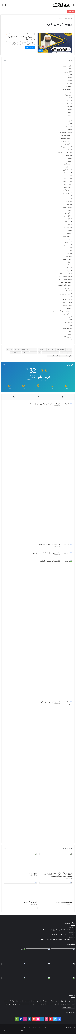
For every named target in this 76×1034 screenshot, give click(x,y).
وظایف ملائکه (67, 337)
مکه (39, 352)
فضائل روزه (67, 242)
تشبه (69, 109)
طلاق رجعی (67, 216)
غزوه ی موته (67, 227)
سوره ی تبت (67, 178)
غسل (69, 230)
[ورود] (5, 5)
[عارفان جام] (61, 4)
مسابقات (68, 265)
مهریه (69, 296)
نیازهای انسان (67, 328)
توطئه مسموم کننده (64, 902)
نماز (69, 325)
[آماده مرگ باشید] (20, 891)
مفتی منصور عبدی (66, 282)
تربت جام (68, 349)
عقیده (69, 224)
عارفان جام (9, 349)
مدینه (69, 352)
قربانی (69, 250)
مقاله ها (68, 291)
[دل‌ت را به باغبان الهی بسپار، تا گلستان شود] (13, 955)
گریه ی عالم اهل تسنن (65, 356)
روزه (69, 158)
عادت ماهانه (67, 221)
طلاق (69, 210)
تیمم (69, 123)
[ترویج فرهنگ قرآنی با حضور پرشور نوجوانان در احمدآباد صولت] (55, 862)
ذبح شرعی (32, 873)
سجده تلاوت (67, 164)
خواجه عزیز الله (50, 349)
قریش (69, 253)
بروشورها (68, 95)
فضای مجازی (67, 244)
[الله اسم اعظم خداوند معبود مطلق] (67, 770)
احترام (69, 74)
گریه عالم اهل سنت (15, 352)
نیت (70, 331)
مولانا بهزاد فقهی (66, 299)
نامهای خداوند (67, 314)
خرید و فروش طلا (66, 146)
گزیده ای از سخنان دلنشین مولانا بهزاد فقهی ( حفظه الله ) (44, 404)
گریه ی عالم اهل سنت (53, 356)
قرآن (69, 247)
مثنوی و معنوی (67, 259)
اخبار (69, 80)
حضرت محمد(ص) (66, 138)
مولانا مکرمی (67, 305)
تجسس (69, 106)
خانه (69, 18)
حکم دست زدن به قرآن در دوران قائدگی (49, 544)
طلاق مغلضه (67, 218)
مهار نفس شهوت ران (65, 293)
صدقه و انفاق (67, 207)
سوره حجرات (67, 172)
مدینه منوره (63, 352)
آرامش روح (67, 72)
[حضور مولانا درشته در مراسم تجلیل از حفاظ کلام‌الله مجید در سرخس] (38, 955)
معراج (69, 270)
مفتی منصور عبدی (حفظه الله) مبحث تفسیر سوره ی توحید (44, 553)
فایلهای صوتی (67, 236)
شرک (69, 195)
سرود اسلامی (42, 349)
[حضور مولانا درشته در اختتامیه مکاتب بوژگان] (63, 969)
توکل (69, 121)
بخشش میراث (67, 89)
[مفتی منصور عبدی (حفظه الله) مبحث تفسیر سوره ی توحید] (67, 555)
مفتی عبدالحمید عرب (65, 276)
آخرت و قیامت (67, 66)
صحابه (69, 204)
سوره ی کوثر (67, 190)
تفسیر (69, 112)
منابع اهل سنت (46, 352)
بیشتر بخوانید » (30, 47)
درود (69, 149)
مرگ (69, 262)
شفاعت (68, 198)
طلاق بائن (68, 213)
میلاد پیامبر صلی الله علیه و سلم (62, 311)
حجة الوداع (68, 129)
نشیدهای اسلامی (66, 322)
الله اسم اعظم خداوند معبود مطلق (50, 702)
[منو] (2, 5)
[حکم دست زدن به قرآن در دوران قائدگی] (67, 547)
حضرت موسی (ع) (66, 141)
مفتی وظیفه (67, 288)
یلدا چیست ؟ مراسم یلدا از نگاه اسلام (50, 561)
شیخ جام (17, 349)
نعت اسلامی (25, 352)
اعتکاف (69, 83)
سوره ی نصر (67, 193)
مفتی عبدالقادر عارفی (65, 279)
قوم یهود (68, 256)
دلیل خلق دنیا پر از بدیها (64, 152)
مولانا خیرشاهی (66, 302)
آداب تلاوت (68, 69)
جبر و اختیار (67, 126)
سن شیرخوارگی (66, 170)
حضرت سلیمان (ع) (65, 132)
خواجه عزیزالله (60, 349)
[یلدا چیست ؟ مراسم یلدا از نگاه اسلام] (67, 630)
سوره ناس (68, 175)
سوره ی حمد (67, 184)
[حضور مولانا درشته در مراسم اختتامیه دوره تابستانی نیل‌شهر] (63, 955)
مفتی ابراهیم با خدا (65, 273)
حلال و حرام (67, 144)
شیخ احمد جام (24, 349)
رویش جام (4, 1030)
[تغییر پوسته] (74, 5)
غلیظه (69, 233)
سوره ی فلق (67, 187)
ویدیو (69, 340)
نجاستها (69, 319)
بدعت (69, 92)
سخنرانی (68, 167)
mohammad (31, 34)
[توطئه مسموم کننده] (55, 891)
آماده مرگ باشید (30, 902)
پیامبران (68, 103)
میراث (69, 308)
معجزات (68, 267)
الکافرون (68, 86)
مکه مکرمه (33, 352)
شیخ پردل (68, 201)
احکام (69, 77)
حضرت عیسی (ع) (66, 135)
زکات (69, 161)
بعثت (69, 97)
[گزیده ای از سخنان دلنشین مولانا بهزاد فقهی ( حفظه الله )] (67, 472)
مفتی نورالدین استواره (64, 285)
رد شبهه (68, 155)
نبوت (69, 316)
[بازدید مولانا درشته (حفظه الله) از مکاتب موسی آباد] (38, 969)
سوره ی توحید (67, 181)
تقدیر (69, 118)
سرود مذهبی (33, 349)
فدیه (69, 239)
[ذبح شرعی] (20, 862)
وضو (69, 334)
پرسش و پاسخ (67, 100)
